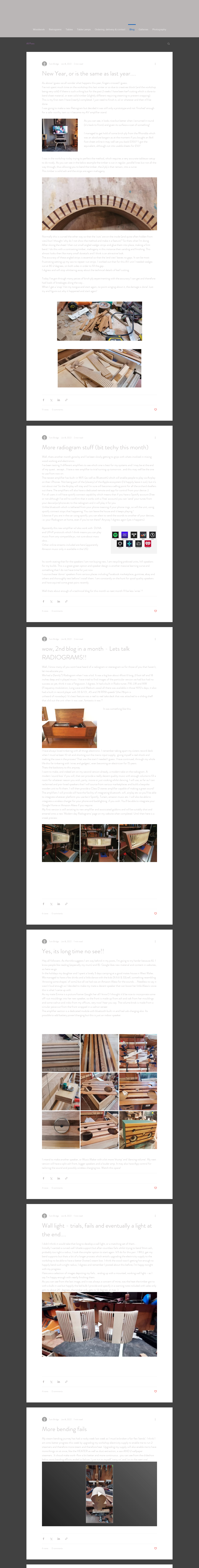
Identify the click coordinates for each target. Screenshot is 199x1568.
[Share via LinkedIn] (58, 399)
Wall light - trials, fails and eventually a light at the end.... (97, 1230)
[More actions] (155, 64)
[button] (168, 44)
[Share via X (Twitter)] (51, 399)
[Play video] (99, 1324)
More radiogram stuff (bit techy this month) (95, 447)
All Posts (30, 43)
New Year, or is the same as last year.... (89, 73)
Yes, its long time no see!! (73, 951)
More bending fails (64, 1429)
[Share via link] (66, 399)
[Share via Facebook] (43, 399)
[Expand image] (61, 843)
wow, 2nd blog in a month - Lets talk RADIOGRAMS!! (86, 653)
